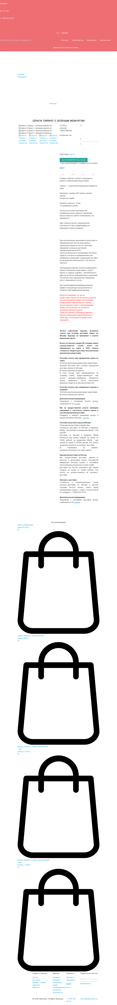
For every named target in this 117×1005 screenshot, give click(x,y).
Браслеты (105, 91)
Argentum (69, 62)
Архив (4, 99)
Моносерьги (75, 91)
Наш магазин (105, 40)
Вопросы (43, 106)
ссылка (86, 418)
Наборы (5, 91)
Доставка (96, 174)
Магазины (71, 980)
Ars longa (37, 62)
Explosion (48, 62)
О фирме (64, 33)
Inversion (100, 62)
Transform (80, 62)
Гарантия (36, 985)
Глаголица (25, 62)
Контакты (70, 977)
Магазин (5, 84)
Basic (4, 69)
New (25, 91)
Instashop (5, 106)
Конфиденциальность (61, 987)
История (64, 40)
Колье (85, 91)
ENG (5, 4)
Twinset (90, 62)
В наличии (16, 91)
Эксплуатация (75, 174)
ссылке (77, 404)
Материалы (91, 40)
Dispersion (111, 62)
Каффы (54, 91)
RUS (1, 4)
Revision (58, 62)
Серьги (63, 91)
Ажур (4, 62)
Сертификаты (42, 91)
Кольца (94, 91)
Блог (25, 113)
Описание (65, 174)
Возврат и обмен (39, 982)
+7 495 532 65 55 (7, 18)
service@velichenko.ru (88, 999)
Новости (16, 113)
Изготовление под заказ (74, 160)
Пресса (34, 113)
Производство (78, 40)
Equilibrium (14, 62)
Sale (32, 91)
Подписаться (85, 983)
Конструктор (7, 77)
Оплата (85, 174)
